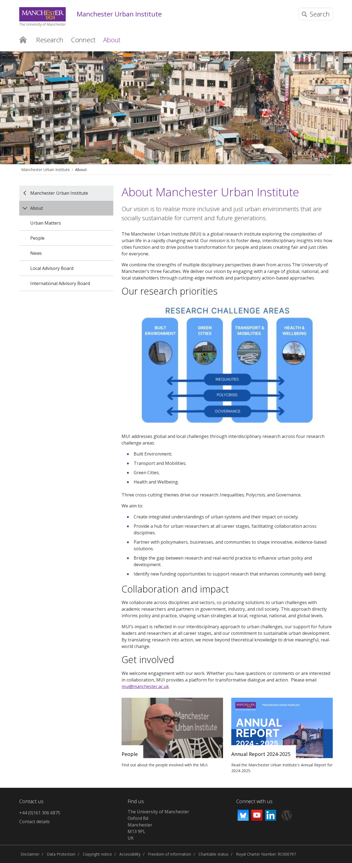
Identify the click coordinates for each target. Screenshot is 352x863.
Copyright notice (97, 854)
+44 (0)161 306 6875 (39, 813)
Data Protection (61, 854)
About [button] (111, 39)
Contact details (34, 822)
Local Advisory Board (51, 268)
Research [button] (49, 39)
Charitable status (214, 854)
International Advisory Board (60, 283)
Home (23, 39)
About (81, 169)
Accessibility (130, 854)
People (37, 238)
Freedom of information (169, 854)
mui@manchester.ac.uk (145, 686)
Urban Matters (45, 223)
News (36, 253)
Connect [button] (83, 39)
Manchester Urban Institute (119, 14)
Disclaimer (30, 854)
